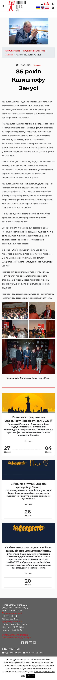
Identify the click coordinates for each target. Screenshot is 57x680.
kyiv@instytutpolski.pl (12, 621)
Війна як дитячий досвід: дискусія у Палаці (28, 485)
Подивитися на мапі (12, 613)
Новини (37, 65)
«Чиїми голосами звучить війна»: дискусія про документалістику (28, 549)
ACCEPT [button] (31, 675)
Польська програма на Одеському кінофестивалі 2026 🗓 (28, 419)
